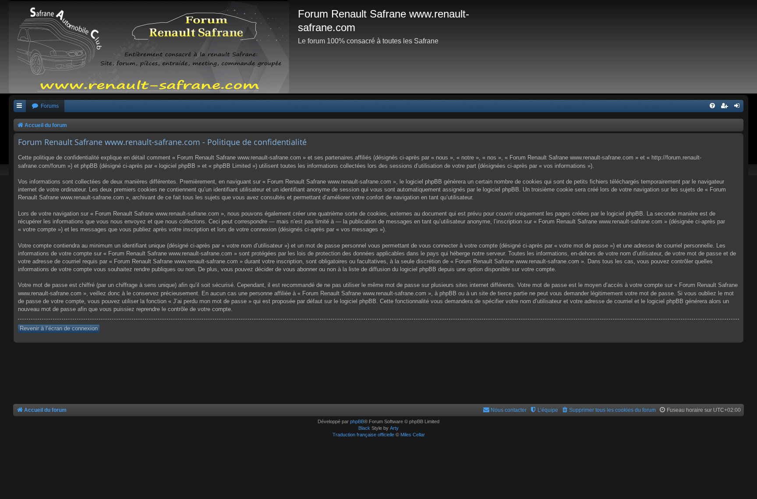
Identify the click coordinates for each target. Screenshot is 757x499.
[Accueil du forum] (153, 46)
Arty (394, 428)
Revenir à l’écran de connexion (59, 328)
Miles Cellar (412, 434)
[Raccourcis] (20, 106)
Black (364, 428)
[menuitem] (45, 106)
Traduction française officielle (363, 434)
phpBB (357, 421)
